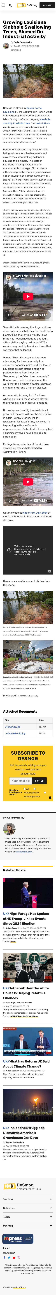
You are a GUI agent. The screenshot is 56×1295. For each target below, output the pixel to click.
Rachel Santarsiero (15, 1142)
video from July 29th (34, 512)
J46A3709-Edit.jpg (15, 733)
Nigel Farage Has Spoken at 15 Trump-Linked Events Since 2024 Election (26, 918)
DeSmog (32, 5)
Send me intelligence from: (15, 792)
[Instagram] (19, 1257)
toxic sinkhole (43, 123)
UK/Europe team (32, 796)
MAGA (13, 941)
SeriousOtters (19, 1287)
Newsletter (9, 1252)
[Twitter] (9, 1257)
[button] (28, 1199)
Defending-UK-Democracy (24, 1016)
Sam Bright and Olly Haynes (19, 1002)
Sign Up (39, 781)
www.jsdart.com (23, 851)
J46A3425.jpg (12, 727)
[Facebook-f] (4, 1257)
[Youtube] (14, 1257)
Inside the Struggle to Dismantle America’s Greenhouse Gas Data (24, 1133)
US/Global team (31, 793)
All (27, 789)
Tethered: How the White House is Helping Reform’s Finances (26, 993)
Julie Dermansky (23, 42)
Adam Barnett (12, 928)
